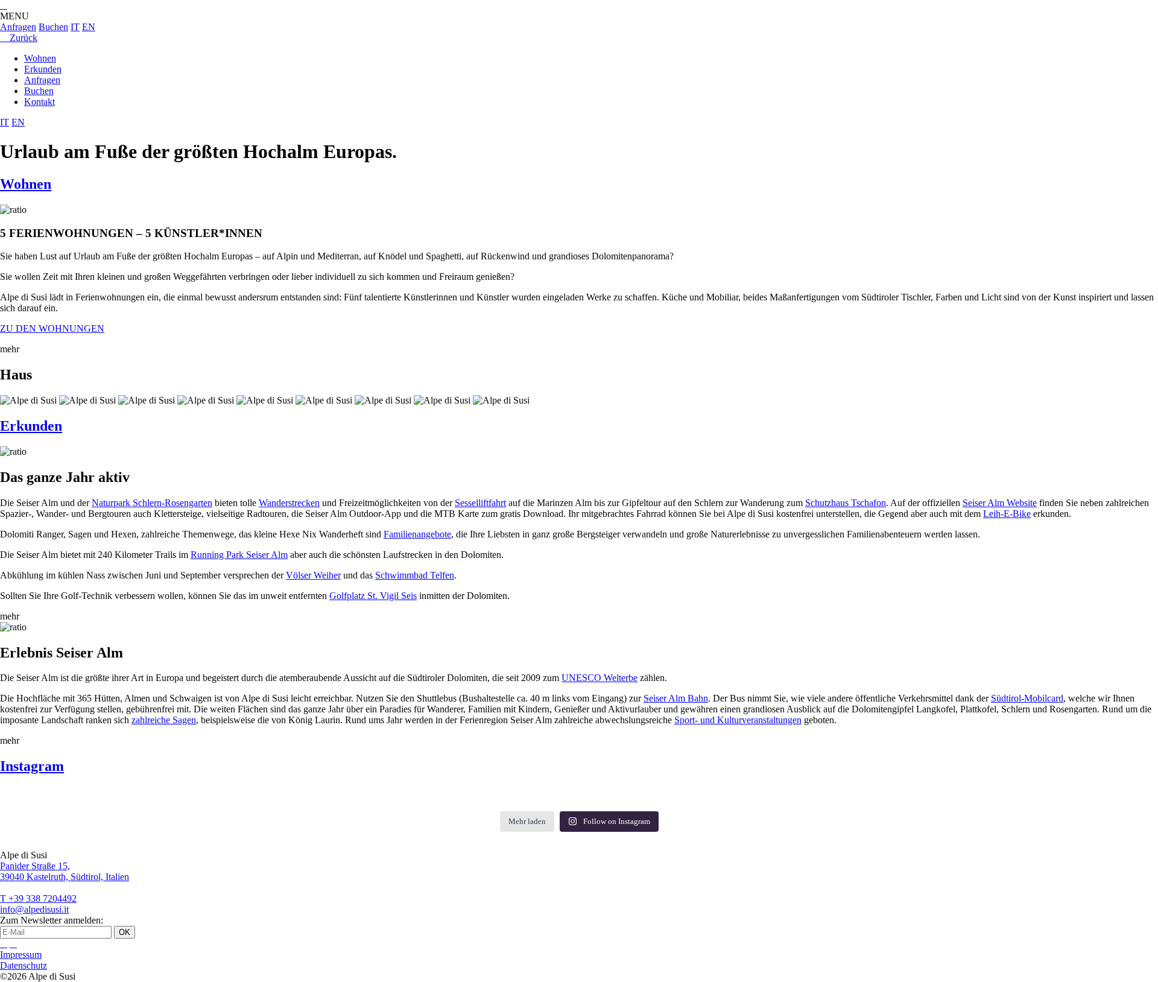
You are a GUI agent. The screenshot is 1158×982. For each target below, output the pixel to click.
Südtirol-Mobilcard (1027, 698)
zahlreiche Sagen (163, 720)
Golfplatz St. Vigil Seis (373, 596)
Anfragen (18, 27)
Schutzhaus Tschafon (845, 503)
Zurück (18, 38)
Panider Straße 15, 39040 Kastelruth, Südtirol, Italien (64, 871)
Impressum (21, 954)
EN (88, 27)
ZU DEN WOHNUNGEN (52, 328)
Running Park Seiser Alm (239, 555)
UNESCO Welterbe (600, 678)
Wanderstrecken (289, 503)
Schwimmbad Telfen (414, 575)
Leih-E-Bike (1007, 513)
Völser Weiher (313, 575)
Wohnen (40, 58)
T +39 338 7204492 (38, 898)
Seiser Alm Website (1000, 503)
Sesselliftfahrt (480, 503)
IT (75, 27)
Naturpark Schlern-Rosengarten (152, 503)
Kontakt (39, 102)
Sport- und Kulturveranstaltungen (738, 720)
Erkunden (43, 69)
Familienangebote (417, 534)
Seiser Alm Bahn (676, 698)
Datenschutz (23, 965)
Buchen (53, 27)
